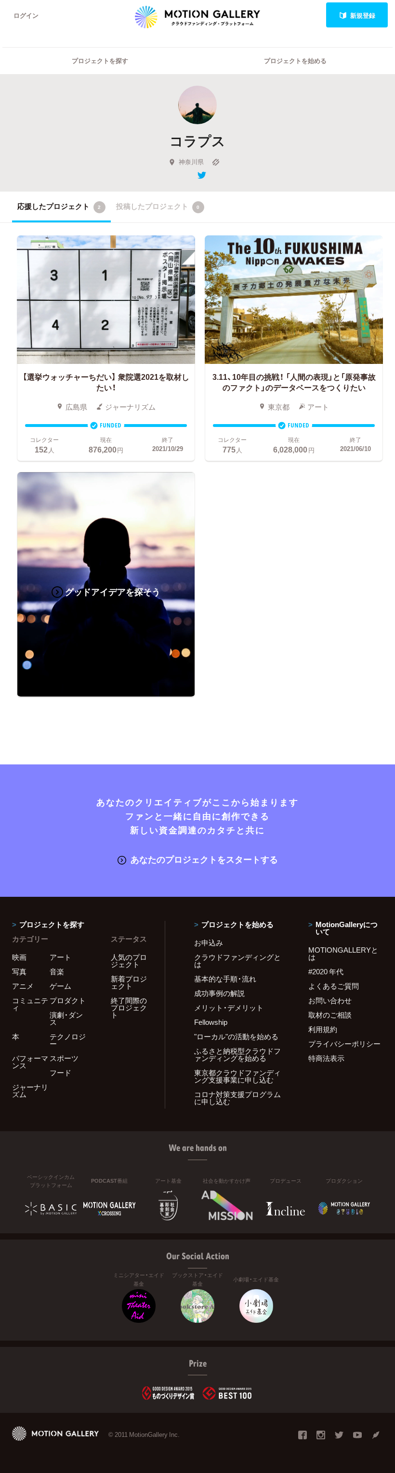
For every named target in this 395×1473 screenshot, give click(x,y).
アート (60, 957)
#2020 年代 (325, 971)
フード (60, 1072)
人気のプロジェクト (129, 960)
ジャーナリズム (30, 1090)
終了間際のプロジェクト (129, 1007)
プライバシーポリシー (344, 1043)
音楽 (57, 971)
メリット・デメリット (228, 1007)
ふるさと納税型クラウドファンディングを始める (237, 1054)
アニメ (23, 986)
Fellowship (210, 1022)
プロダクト (68, 1000)
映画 (19, 957)
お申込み (208, 942)
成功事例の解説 (219, 993)
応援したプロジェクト (59, 206)
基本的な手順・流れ (225, 978)
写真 (19, 971)
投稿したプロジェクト (157, 206)
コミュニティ (30, 1004)
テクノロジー (68, 1040)
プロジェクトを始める (295, 60)
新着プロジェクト (129, 982)
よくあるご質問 (333, 986)
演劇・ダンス (66, 1018)
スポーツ (64, 1058)
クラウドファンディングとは (237, 960)
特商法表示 (326, 1058)
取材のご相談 (330, 1014)
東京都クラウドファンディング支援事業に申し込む (237, 1076)
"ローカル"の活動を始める (236, 1036)
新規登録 (362, 15)
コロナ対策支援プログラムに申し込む (237, 1098)
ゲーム (60, 986)
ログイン (26, 15)
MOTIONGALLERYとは (343, 953)
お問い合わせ (330, 1000)
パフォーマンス (30, 1062)
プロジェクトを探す (100, 60)
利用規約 (322, 1029)
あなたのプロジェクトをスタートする (204, 859)
